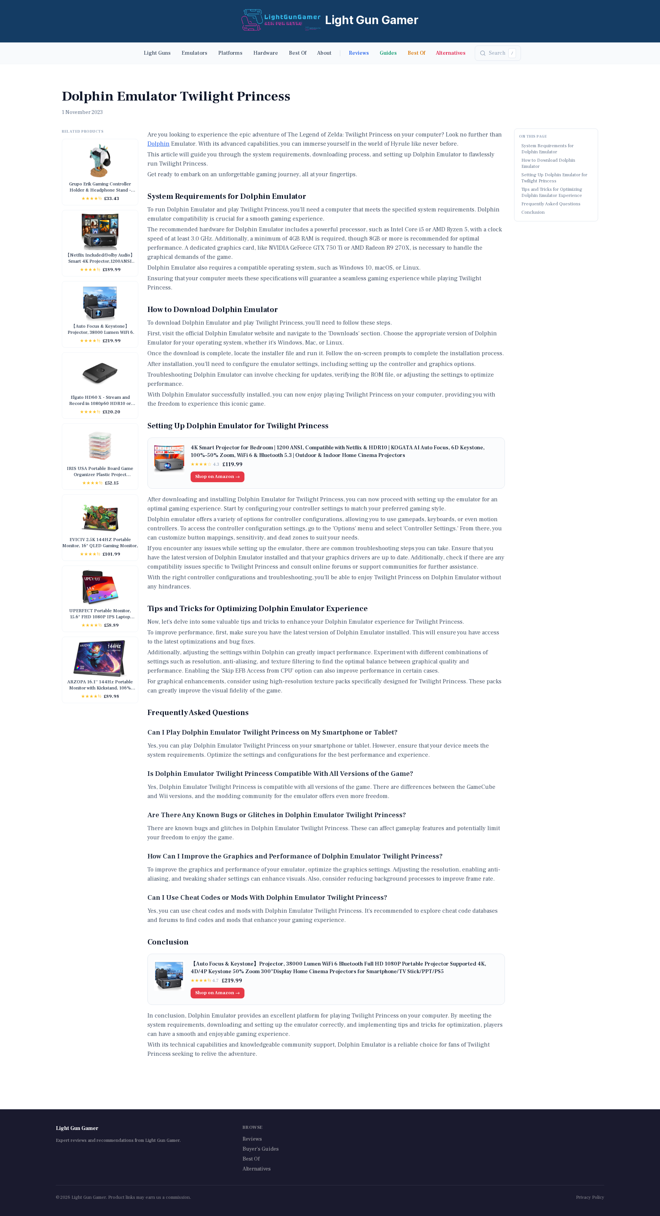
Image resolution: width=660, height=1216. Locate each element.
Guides (388, 53)
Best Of (297, 53)
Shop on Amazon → (217, 477)
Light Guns (157, 53)
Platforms (230, 53)
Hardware (265, 53)
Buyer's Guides (261, 1149)
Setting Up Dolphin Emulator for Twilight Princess (554, 178)
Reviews (359, 53)
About (324, 53)
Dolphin (158, 144)
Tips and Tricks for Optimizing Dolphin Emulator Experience (551, 192)
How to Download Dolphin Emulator (548, 163)
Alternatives (451, 53)
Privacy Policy (590, 1197)
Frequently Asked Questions (551, 204)
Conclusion (533, 212)
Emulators (194, 53)
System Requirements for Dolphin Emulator (547, 149)
